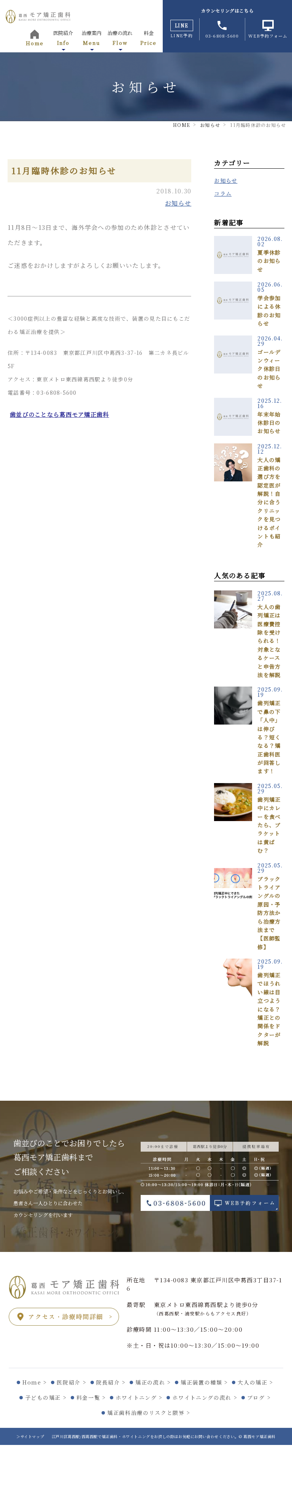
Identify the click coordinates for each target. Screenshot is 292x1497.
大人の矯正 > (255, 1382)
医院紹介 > (71, 1382)
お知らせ (178, 203)
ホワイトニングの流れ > (204, 1397)
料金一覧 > (91, 1397)
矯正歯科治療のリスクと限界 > (148, 1412)
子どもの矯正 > (46, 1397)
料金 (148, 37)
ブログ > (259, 1397)
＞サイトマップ (30, 1436)
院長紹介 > (111, 1382)
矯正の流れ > (153, 1382)
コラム (223, 193)
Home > (34, 1382)
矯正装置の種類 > (204, 1382)
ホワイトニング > (139, 1397)
